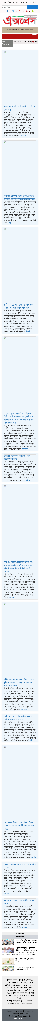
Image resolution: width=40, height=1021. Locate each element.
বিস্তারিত (23, 136)
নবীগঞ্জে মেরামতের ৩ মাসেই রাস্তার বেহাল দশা (25, 968)
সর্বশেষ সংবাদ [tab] (20, 933)
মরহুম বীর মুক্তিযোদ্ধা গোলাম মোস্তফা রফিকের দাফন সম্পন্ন (26, 941)
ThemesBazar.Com (20, 1019)
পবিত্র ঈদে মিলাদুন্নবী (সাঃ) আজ (25, 960)
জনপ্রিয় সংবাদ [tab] (20, 937)
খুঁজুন (32, 7)
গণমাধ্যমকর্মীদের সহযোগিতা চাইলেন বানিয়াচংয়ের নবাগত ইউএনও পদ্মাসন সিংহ (19, 825)
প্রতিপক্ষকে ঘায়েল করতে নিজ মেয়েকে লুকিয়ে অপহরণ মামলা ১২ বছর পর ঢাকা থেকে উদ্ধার (19, 682)
